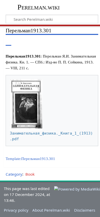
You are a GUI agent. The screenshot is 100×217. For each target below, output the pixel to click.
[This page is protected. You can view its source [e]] (72, 42)
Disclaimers (84, 210)
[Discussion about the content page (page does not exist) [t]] (20, 42)
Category (14, 174)
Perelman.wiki (38, 7)
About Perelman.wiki (51, 210)
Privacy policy (16, 210)
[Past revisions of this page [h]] (82, 42)
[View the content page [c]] (8, 42)
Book (30, 174)
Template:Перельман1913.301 (30, 158)
